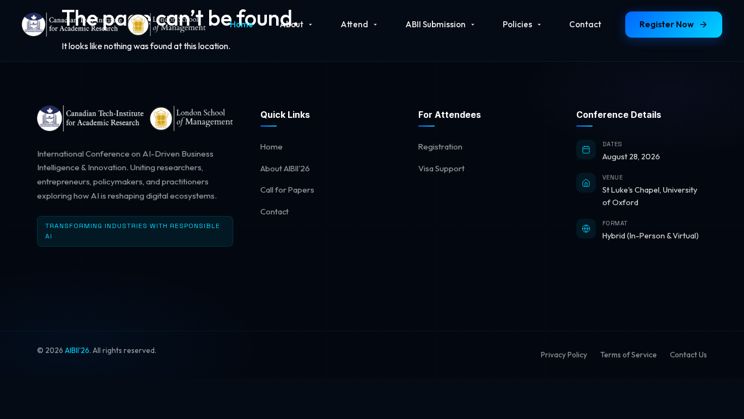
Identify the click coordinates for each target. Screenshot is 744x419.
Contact (585, 24)
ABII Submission (435, 24)
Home (241, 24)
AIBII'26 (77, 350)
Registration (440, 146)
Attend (354, 24)
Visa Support (441, 168)
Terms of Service (628, 355)
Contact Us (688, 355)
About (291, 24)
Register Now (666, 24)
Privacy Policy (564, 355)
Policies (517, 24)
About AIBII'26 (285, 168)
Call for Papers (287, 189)
